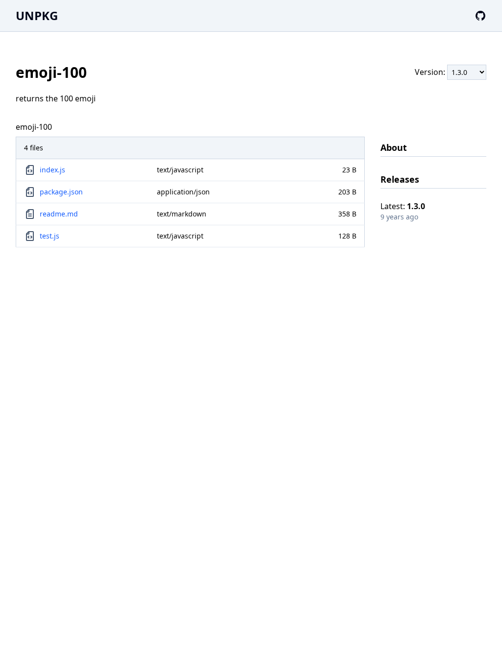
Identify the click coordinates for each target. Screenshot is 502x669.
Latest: (402, 206)
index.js (52, 169)
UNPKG (37, 15)
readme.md (59, 213)
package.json (61, 191)
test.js (49, 235)
